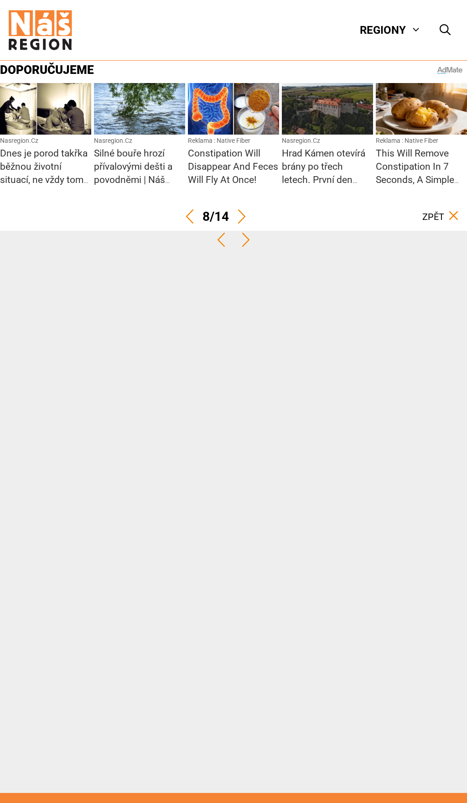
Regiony (383, 30)
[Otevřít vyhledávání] (445, 30)
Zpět (433, 216)
